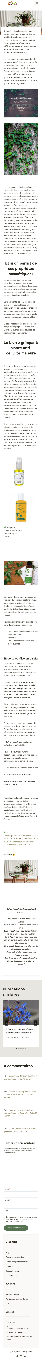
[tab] (16, 1048)
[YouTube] (24, 1356)
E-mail (8, 1200)
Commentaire (10, 1153)
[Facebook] (17, 1356)
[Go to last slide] (6, 1023)
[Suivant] (35, 1023)
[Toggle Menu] (36, 3)
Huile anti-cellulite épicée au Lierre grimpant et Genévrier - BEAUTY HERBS (20, 1113)
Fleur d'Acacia (13, 1037)
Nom (7, 1189)
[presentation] (21, 1012)
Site (6, 1211)
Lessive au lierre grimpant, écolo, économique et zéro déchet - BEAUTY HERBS (20, 1094)
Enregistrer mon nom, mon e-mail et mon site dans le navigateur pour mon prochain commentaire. (21, 1219)
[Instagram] (21, 1356)
